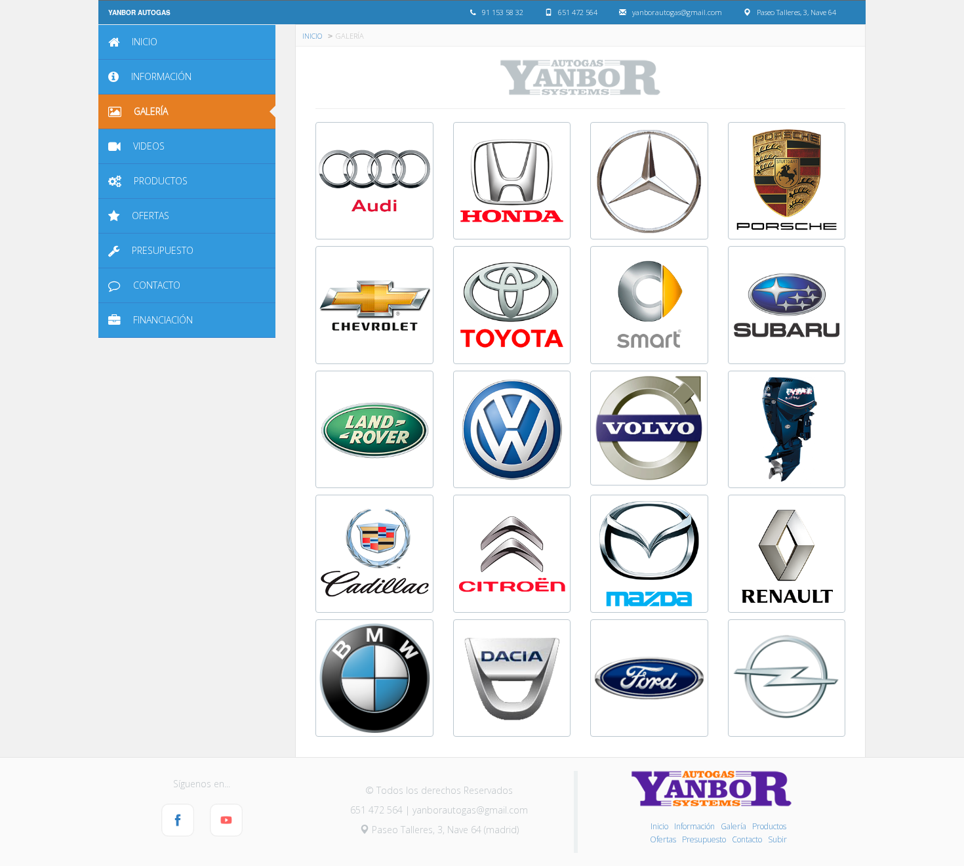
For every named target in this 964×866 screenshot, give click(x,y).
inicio (312, 35)
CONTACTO (155, 285)
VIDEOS (148, 146)
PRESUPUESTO (161, 250)
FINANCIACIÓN (162, 320)
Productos (769, 826)
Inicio (659, 826)
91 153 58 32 (502, 12)
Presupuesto (704, 839)
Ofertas (663, 839)
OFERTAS (149, 215)
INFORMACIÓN (160, 76)
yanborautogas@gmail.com (677, 12)
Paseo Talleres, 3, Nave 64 (796, 12)
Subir (777, 839)
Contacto (747, 839)
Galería (733, 826)
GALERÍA (149, 111)
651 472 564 (577, 12)
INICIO (143, 41)
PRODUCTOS (159, 181)
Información (694, 826)
